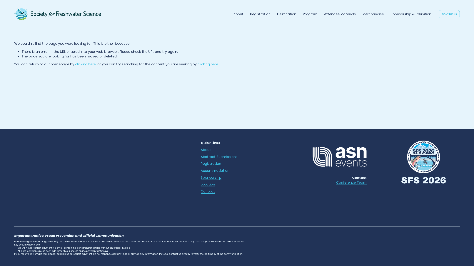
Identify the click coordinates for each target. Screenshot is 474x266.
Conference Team (351, 182)
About (206, 149)
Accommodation (215, 170)
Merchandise (373, 14)
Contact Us (449, 14)
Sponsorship (211, 177)
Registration (260, 14)
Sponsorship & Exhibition (410, 14)
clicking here (85, 64)
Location (208, 184)
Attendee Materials (340, 14)
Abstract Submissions (219, 156)
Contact (208, 191)
